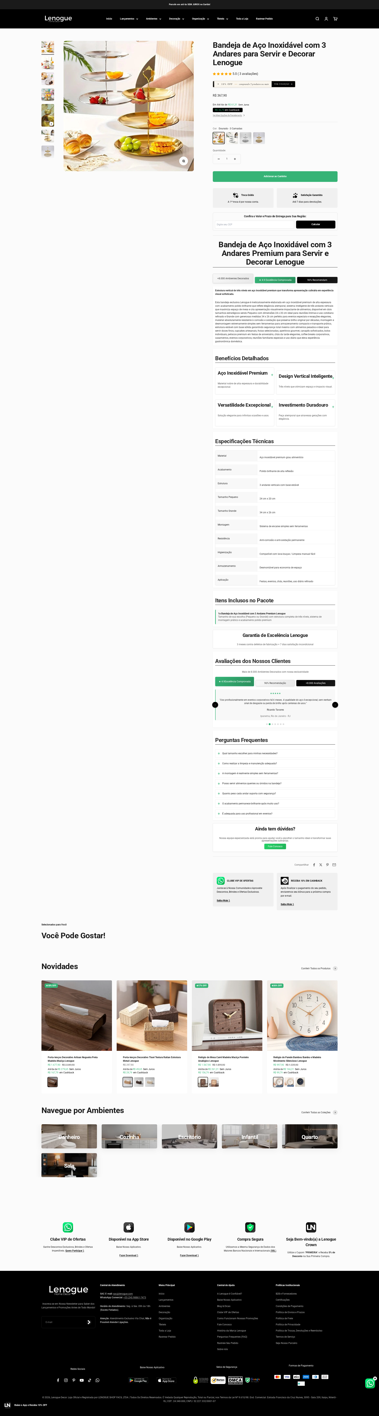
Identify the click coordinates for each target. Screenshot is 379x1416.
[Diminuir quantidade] (218, 159)
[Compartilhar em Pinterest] (327, 864)
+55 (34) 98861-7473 (134, 1297)
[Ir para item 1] (47, 48)
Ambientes (151, 18)
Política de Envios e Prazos (290, 1312)
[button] (245, 84)
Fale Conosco (275, 846)
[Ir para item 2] (47, 64)
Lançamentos (127, 18)
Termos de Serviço (285, 1336)
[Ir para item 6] (47, 137)
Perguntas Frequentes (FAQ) (232, 1336)
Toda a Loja (242, 18)
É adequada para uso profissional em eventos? (247, 813)
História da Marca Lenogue (231, 1330)
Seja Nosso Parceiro (286, 1343)
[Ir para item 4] (47, 95)
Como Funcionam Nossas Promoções (237, 1318)
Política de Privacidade (288, 1324)
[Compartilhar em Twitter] (320, 864)
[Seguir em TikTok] (89, 1380)
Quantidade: (219, 150)
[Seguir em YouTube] (82, 1380)
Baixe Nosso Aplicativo (229, 1299)
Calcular (315, 224)
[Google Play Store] (138, 1380)
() (273, 1250)
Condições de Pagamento (289, 1306)
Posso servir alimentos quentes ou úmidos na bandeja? (251, 783)
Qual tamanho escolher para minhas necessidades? (250, 753)
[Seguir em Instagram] (66, 1380)
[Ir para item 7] (47, 152)
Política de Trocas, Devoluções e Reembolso (299, 1330)
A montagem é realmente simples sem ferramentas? (250, 773)
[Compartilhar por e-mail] (334, 864)
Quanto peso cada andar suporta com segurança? (249, 793)
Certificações (283, 1299)
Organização (198, 18)
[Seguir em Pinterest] (74, 1380)
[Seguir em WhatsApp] (97, 1380)
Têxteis (220, 18)
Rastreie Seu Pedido (227, 1343)
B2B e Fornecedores (286, 1293)
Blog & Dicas (223, 1306)
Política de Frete (284, 1318)
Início (109, 18)
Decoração (174, 18)
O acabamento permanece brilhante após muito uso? (250, 803)
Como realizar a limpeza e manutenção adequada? (249, 763)
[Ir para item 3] (47, 79)
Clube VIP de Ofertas (228, 1312)
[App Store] (166, 1380)
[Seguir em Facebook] (58, 1380)
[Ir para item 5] (47, 116)
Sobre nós (222, 1349)
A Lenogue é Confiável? (229, 1293)
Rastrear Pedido (264, 18)
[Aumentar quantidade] (235, 159)
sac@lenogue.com (123, 1293)
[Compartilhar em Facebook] (314, 864)
